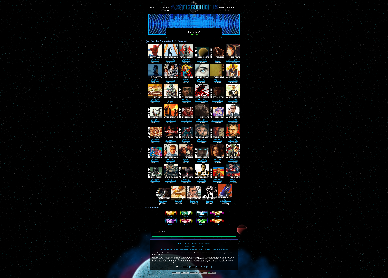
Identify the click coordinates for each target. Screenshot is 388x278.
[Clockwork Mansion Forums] (219, 10)
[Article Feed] (176, 273)
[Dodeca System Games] (228, 10)
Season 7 (186, 216)
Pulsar (209, 267)
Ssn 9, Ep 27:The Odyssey (155, 80)
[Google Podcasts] (194, 273)
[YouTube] (168, 10)
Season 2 (202, 224)
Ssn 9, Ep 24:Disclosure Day (201, 80)
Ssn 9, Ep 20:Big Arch (171, 100)
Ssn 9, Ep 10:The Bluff (186, 160)
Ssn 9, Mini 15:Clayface (217, 60)
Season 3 (186, 224)
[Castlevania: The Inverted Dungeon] (222, 10)
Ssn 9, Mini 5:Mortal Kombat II (202, 160)
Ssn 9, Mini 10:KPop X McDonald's (217, 120)
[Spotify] (212, 273)
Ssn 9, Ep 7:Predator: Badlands (170, 180)
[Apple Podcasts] (203, 273)
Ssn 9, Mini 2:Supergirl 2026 (217, 180)
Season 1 (217, 224)
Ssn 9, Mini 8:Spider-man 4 (186, 140)
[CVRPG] (225, 10)
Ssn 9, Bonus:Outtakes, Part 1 (202, 60)
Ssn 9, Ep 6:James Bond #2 (201, 180)
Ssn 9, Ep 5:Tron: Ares (233, 180)
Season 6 (202, 216)
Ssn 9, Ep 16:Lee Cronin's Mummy (202, 120)
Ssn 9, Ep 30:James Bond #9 (170, 60)
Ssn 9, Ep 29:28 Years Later (186, 60)
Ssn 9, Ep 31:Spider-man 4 (155, 60)
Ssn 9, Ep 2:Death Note (209, 201)
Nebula (203, 267)
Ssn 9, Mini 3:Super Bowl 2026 (186, 180)
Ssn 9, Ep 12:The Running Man (233, 140)
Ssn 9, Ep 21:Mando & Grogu (155, 100)
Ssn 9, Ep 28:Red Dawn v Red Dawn (233, 60)
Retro (197, 267)
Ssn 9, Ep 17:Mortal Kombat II (171, 120)
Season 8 (170, 216)
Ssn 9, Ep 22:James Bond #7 (233, 80)
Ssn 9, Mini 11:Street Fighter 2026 (186, 120)
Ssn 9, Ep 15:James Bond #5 (233, 120)
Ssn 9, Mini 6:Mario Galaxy (155, 160)
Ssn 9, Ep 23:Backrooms (217, 80)
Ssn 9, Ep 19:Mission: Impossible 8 (201, 100)
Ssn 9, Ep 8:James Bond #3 (233, 160)
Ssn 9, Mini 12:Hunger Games (155, 120)
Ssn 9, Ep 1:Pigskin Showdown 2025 (225, 201)
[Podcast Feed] (185, 273)
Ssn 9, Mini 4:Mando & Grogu (155, 180)
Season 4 (170, 224)
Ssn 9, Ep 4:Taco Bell (178, 201)
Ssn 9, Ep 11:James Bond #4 (170, 160)
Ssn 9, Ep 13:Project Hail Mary (202, 140)
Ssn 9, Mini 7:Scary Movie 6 (217, 140)
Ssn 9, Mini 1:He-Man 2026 (163, 201)
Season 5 (217, 216)
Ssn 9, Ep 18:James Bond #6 (233, 100)
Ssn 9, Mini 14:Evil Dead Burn (186, 100)
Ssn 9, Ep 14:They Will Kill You (171, 140)
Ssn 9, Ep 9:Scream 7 (217, 160)
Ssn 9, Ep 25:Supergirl (186, 80)
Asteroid (185, 267)
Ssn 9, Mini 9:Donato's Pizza (155, 140)
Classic (192, 267)
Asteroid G (157, 232)
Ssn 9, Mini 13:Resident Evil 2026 (217, 100)
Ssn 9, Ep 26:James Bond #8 (170, 80)
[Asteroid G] (194, 7)
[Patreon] (162, 10)
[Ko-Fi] (165, 10)
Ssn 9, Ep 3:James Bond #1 (194, 201)
